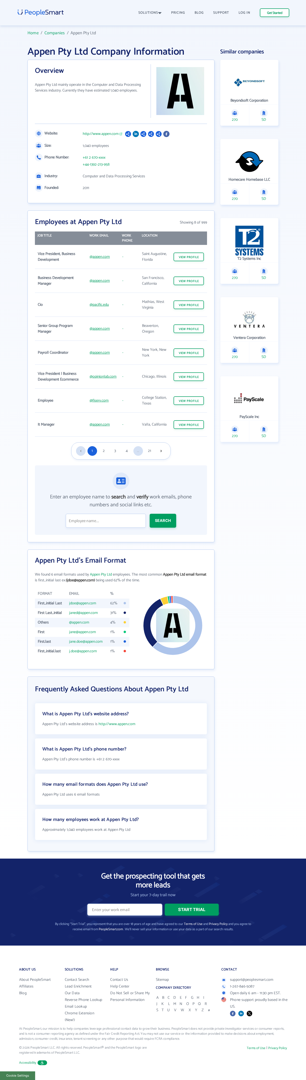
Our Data (72, 993)
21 (149, 451)
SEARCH (163, 520)
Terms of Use (193, 924)
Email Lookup (76, 1006)
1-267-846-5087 (242, 986)
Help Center (119, 986)
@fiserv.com (99, 400)
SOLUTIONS (148, 13)
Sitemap (162, 979)
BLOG (199, 13)
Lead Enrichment (78, 986)
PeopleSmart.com (111, 929)
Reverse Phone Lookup (83, 1000)
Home (33, 33)
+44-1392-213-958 (96, 164)
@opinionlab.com (103, 376)
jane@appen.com (82, 632)
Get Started (274, 13)
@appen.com (100, 257)
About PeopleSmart (35, 979)
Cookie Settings (17, 1075)
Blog (23, 993)
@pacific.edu (99, 304)
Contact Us (119, 979)
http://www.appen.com (101, 134)
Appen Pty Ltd (101, 574)
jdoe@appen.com (82, 603)
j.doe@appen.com (83, 651)
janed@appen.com (83, 613)
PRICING (178, 13)
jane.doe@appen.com (86, 641)
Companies (54, 33)
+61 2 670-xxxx (94, 158)
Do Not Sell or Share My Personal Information (130, 996)
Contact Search (77, 979)
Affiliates (26, 986)
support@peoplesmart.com (251, 979)
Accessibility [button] (27, 1063)
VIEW (189, 257)
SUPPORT (221, 13)
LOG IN (244, 13)
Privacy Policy (218, 924)
